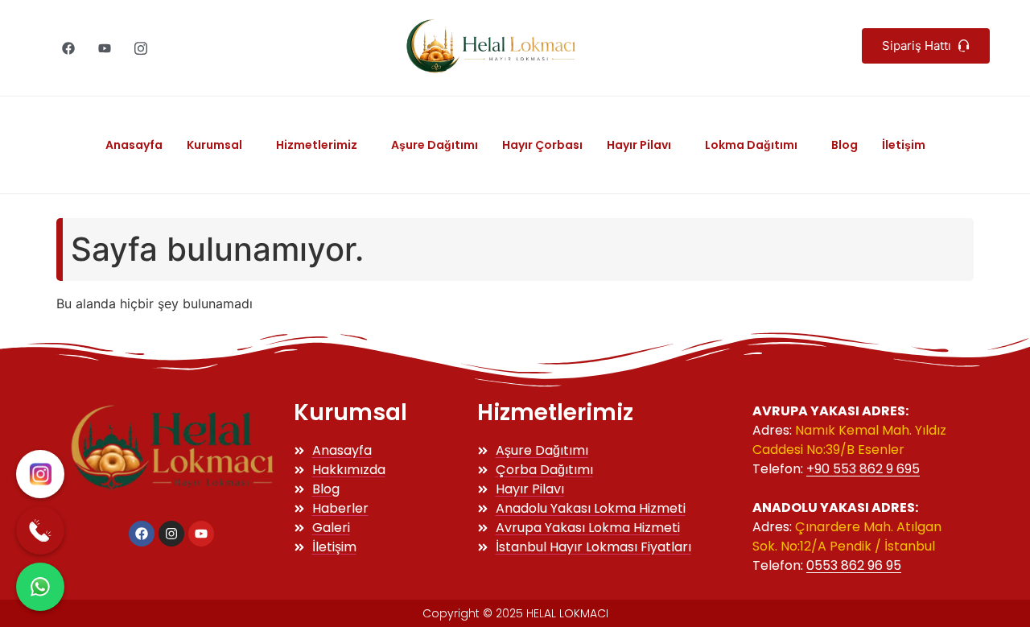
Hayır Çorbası (542, 145)
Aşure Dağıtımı (434, 145)
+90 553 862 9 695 (863, 469)
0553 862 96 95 (853, 565)
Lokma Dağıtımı (751, 145)
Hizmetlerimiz (316, 145)
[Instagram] (141, 48)
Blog (844, 145)
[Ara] (40, 530)
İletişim (903, 145)
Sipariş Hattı (918, 45)
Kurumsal (214, 145)
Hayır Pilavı (639, 145)
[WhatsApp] (40, 587)
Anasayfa (134, 145)
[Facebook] (68, 48)
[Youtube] (105, 48)
